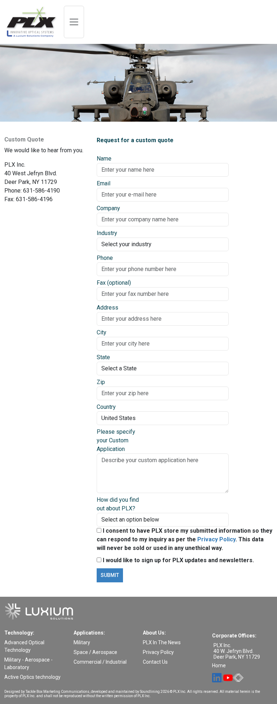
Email (103, 183)
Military (82, 642)
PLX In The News (162, 642)
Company (108, 208)
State (103, 357)
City (101, 332)
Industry (107, 233)
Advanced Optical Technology (24, 646)
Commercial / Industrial (100, 662)
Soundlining (150, 692)
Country (106, 406)
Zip (101, 382)
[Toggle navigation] (74, 22)
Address (107, 307)
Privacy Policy (216, 539)
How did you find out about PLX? (118, 504)
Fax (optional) (114, 282)
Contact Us (155, 662)
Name (104, 158)
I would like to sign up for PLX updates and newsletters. (177, 560)
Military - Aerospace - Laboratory (28, 663)
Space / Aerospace (95, 652)
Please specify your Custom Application (116, 440)
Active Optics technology (32, 677)
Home (219, 665)
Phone (105, 257)
